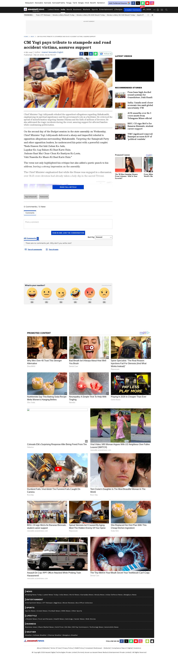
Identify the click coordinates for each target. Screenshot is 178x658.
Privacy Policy (67, 648)
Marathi (93, 3)
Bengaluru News (130, 595)
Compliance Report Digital (122, 648)
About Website (43, 648)
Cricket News (42, 611)
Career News (79, 619)
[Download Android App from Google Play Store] (147, 641)
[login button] (158, 9)
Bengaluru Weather (70, 635)
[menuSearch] (166, 10)
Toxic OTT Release (43, 15)
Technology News (96, 627)
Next (152, 15)
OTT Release (47, 603)
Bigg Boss (57, 603)
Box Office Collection (84, 603)
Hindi (87, 3)
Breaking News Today (33, 595)
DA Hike (68, 627)
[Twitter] (138, 3)
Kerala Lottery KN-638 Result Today (91, 15)
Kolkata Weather (40, 635)
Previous (148, 15)
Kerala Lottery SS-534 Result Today (121, 15)
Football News (54, 611)
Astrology (69, 619)
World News (74, 595)
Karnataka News (87, 595)
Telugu (69, 3)
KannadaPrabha (58, 3)
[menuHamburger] (162, 9)
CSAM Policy (79, 648)
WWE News (65, 611)
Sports (95, 9)
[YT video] (147, 3)
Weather (28, 635)
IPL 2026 (147, 9)
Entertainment (106, 9)
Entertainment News (33, 603)
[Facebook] (133, 3)
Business (77, 9)
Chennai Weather (54, 635)
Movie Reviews (68, 603)
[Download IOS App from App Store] (152, 641)
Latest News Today (50, 595)
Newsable (39, 3)
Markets (86, 9)
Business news (31, 627)
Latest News (53, 9)
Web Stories (91, 619)
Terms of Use (55, 648)
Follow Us (108, 54)
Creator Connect (132, 10)
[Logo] (35, 10)
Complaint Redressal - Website (97, 648)
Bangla (81, 3)
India (63, 9)
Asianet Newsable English (52, 52)
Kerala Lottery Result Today (63, 15)
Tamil (75, 3)
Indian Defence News (114, 595)
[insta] (152, 3)
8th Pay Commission (80, 627)
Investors (137, 648)
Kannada (47, 3)
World (69, 9)
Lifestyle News (31, 619)
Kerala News (99, 595)
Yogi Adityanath (31, 197)
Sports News (30, 611)
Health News (59, 619)
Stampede (44, 197)
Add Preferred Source (118, 3)
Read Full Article (68, 187)
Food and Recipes (45, 619)
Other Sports (77, 611)
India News (64, 595)
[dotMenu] (154, 10)
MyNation (101, 3)
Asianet (34, 640)
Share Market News (46, 627)
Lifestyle (118, 9)
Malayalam (29, 3)
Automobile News (111, 627)
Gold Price (59, 627)
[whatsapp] (143, 3)
